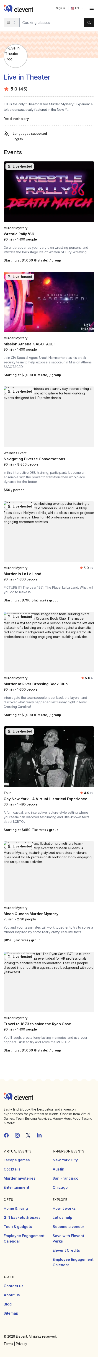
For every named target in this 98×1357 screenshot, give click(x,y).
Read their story (16, 119)
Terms (8, 1344)
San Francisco (65, 1178)
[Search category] (12, 22)
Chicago (60, 1187)
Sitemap (11, 1313)
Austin (58, 1169)
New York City (65, 1160)
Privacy (21, 1344)
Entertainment (16, 1187)
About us (12, 1295)
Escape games (17, 1160)
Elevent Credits (66, 1250)
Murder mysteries (20, 1178)
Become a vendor (68, 1226)
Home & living (16, 1208)
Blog (8, 1304)
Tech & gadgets (18, 1226)
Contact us (13, 1286)
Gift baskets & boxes (22, 1217)
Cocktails (12, 1169)
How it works (64, 1208)
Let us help (62, 1217)
